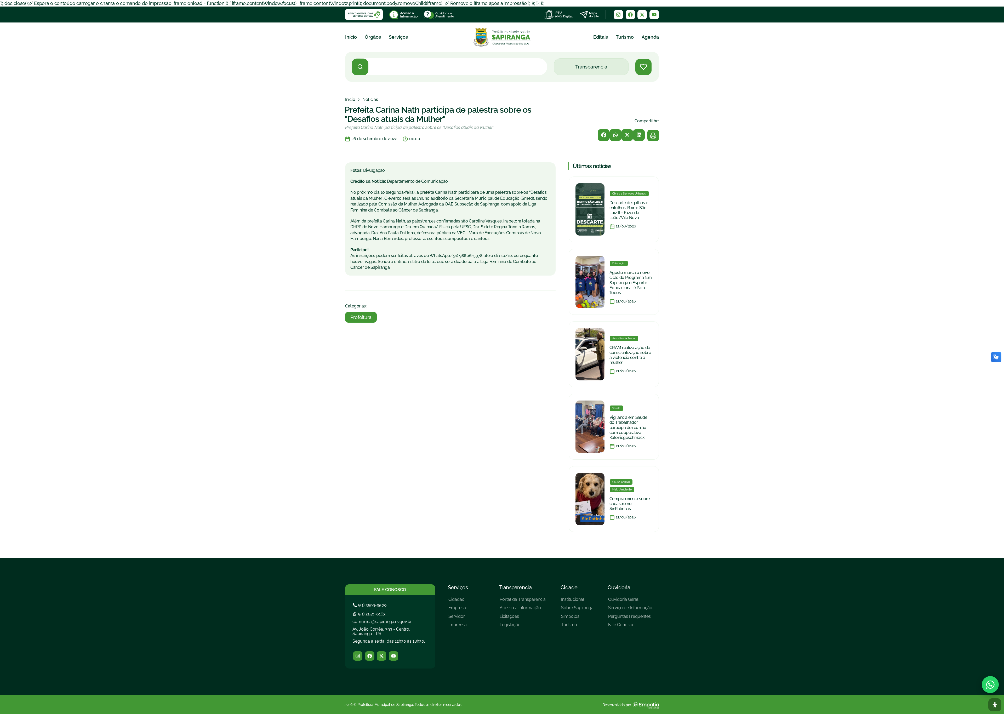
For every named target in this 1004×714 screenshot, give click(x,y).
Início (351, 37)
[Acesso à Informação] (522, 610)
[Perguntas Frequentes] (630, 618)
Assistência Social (624, 338)
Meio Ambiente (622, 489)
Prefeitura (361, 317)
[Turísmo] (577, 626)
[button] (603, 135)
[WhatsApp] (990, 684)
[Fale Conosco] (630, 626)
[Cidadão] (457, 601)
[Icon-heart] (643, 67)
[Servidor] (457, 618)
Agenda (650, 37)
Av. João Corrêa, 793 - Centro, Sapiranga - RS (381, 631)
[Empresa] (457, 610)
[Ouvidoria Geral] (630, 601)
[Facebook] (630, 14)
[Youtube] (654, 14)
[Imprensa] (457, 626)
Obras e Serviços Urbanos (629, 193)
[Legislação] (522, 626)
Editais (600, 37)
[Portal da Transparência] (522, 601)
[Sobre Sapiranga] (577, 610)
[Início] (350, 99)
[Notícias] (370, 99)
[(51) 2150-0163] (370, 614)
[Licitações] (522, 618)
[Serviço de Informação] (630, 610)
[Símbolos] (577, 618)
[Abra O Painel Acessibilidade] (994, 704)
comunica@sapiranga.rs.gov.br (382, 621)
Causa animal (621, 482)
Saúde (616, 408)
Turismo (625, 37)
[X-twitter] (642, 14)
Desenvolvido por (616, 705)
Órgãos (373, 37)
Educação (618, 263)
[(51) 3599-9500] (370, 605)
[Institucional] (577, 601)
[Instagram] (618, 14)
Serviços (398, 37)
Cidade (569, 587)
